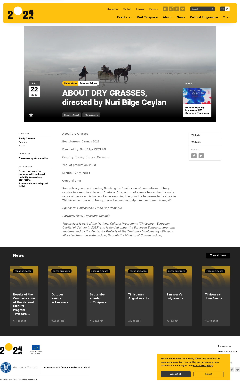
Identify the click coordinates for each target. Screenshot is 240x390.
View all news (218, 255)
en (227, 9)
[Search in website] (212, 9)
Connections (70, 83)
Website (196, 142)
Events (122, 17)
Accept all (176, 374)
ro (222, 9)
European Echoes (88, 83)
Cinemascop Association (33, 158)
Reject (208, 374)
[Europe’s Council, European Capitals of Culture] (35, 353)
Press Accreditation (227, 352)
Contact (127, 9)
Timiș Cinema (27, 139)
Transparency (224, 346)
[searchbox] (200, 9)
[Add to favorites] (31, 114)
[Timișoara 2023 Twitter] (182, 9)
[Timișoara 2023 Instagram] (171, 9)
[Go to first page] (22, 13)
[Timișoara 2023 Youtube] (165, 9)
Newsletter (112, 9)
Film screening (91, 115)
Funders (140, 9)
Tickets (195, 135)
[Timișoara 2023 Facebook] (176, 9)
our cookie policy (203, 365)
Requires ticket (71, 115)
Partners (153, 9)
